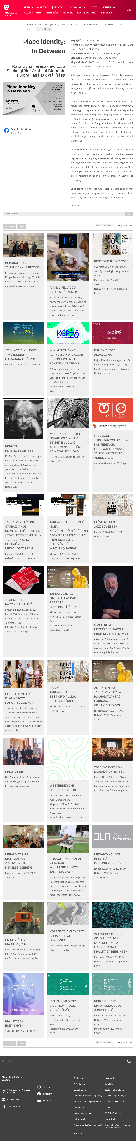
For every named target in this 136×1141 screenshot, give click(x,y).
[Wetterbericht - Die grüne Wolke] (68, 780)
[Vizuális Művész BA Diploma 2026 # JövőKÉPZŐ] (68, 1005)
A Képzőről (43, 7)
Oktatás (120, 24)
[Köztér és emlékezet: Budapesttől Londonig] (68, 936)
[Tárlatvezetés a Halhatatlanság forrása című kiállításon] (68, 611)
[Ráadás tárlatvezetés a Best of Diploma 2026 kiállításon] (68, 697)
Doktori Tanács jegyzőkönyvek (88, 1101)
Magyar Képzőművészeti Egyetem (41, 24)
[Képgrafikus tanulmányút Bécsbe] (23, 276)
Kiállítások (109, 7)
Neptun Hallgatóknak (114, 1089)
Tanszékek (59, 7)
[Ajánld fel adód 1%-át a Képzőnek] (68, 276)
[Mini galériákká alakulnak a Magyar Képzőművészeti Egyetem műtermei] (68, 359)
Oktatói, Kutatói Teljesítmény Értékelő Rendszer (117, 1126)
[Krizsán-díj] (23, 780)
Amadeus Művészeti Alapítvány (88, 1095)
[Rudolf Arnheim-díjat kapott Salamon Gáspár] (23, 697)
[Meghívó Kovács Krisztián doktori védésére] (112, 862)
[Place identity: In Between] (34, 131)
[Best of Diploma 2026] (112, 276)
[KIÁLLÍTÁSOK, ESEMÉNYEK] (23, 1005)
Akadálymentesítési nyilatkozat (88, 1124)
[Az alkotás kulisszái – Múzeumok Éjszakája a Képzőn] (23, 359)
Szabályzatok (80, 1089)
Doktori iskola (77, 7)
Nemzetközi (52, 12)
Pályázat (30, 29)
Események (108, 24)
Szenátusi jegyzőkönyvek (115, 1095)
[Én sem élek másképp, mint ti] (23, 936)
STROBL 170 (106, 12)
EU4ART (108, 1107)
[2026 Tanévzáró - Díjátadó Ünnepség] (112, 780)
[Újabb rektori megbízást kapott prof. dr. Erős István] (112, 611)
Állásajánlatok (80, 1084)
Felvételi (94, 7)
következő (9, 226)
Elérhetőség (79, 1078)
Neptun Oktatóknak (83, 1113)
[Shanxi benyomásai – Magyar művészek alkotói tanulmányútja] (68, 862)
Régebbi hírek (43, 29)
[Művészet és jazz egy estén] (112, 528)
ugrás (21, 226)
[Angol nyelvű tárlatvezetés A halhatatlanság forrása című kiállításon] (112, 697)
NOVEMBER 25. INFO (86, 12)
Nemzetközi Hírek (91, 24)
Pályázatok (109, 1078)
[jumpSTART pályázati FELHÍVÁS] (23, 611)
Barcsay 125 (79, 1107)
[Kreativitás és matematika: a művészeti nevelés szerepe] (23, 862)
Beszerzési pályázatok (114, 1101)
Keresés (129, 1064)
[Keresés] (129, 1062)
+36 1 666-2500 (14, 1106)
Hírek (77, 24)
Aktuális (28, 7)
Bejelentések (79, 1119)
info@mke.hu (13, 1099)
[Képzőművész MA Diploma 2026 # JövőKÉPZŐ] (112, 1005)
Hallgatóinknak (32, 12)
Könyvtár (78, 1133)
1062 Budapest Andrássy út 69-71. (18, 1091)
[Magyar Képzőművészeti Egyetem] (10, 10)
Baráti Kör (109, 1084)
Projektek (67, 12)
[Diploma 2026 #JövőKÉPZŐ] (112, 359)
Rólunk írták (109, 1119)
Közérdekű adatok (112, 1113)
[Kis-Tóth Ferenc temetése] (23, 445)
